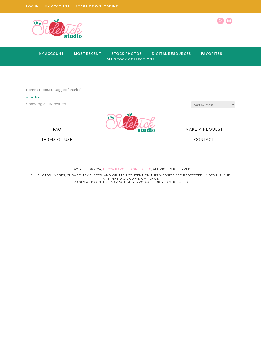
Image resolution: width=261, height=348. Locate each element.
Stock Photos (126, 54)
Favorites (211, 54)
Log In (32, 6)
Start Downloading (97, 6)
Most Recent (87, 54)
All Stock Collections (131, 59)
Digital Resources (171, 54)
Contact (204, 139)
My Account (57, 6)
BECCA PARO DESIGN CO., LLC (127, 169)
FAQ (57, 129)
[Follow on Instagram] (229, 21)
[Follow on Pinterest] (220, 21)
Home (31, 90)
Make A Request (204, 129)
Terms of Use (57, 139)
